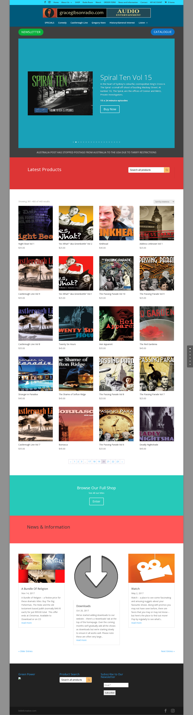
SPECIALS (49, 23)
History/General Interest (122, 23)
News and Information (128, 3)
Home (56, 3)
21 (108, 461)
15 (109, 142)
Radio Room (88, 3)
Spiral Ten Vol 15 (126, 77)
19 (119, 142)
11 (99, 142)
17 (114, 142)
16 (111, 142)
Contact (144, 3)
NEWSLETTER (30, 32)
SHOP (77, 3)
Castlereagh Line (79, 23)
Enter (96, 501)
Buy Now (110, 109)
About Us (65, 3)
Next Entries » (168, 651)
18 (116, 142)
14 (106, 142)
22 (113, 461)
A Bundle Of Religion (34, 588)
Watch (98, 3)
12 (101, 142)
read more (26, 622)
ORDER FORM (110, 3)
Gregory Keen (99, 23)
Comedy (62, 23)
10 (96, 142)
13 (104, 142)
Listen (142, 23)
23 (117, 461)
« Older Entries (25, 651)
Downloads (83, 606)
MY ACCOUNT (156, 3)
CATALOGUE (163, 32)
